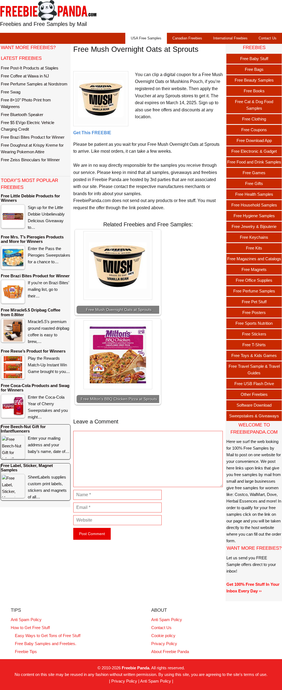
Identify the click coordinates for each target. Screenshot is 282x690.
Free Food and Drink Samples (254, 162)
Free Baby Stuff (254, 58)
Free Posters (254, 312)
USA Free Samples (146, 38)
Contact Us (267, 38)
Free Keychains (254, 237)
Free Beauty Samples (254, 80)
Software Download (254, 405)
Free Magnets (254, 269)
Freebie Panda (135, 667)
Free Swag (10, 92)
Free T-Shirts (254, 344)
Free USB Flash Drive (254, 383)
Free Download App (254, 140)
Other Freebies (254, 394)
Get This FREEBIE (92, 132)
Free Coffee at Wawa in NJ (25, 76)
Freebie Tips (26, 651)
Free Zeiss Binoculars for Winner (30, 159)
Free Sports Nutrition (254, 323)
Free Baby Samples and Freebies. (45, 643)
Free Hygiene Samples (254, 215)
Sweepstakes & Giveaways (254, 416)
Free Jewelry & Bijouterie (254, 226)
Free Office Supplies (254, 280)
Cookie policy (163, 635)
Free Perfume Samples (254, 291)
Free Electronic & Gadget (254, 151)
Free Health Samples (254, 194)
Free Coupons (254, 129)
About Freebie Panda (170, 651)
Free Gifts (254, 183)
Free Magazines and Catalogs (254, 258)
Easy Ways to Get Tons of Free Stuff (47, 635)
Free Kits (254, 248)
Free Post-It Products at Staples (29, 68)
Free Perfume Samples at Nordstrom (34, 84)
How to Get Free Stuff (30, 627)
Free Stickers (254, 334)
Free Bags (254, 69)
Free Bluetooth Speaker (22, 114)
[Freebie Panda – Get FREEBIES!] (48, 10)
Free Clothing (254, 119)
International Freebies (230, 38)
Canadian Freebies (187, 38)
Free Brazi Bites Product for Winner (32, 137)
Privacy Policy (164, 643)
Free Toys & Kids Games (254, 355)
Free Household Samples (254, 205)
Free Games (254, 172)
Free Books (254, 90)
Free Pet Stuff (254, 301)
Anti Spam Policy (26, 619)
